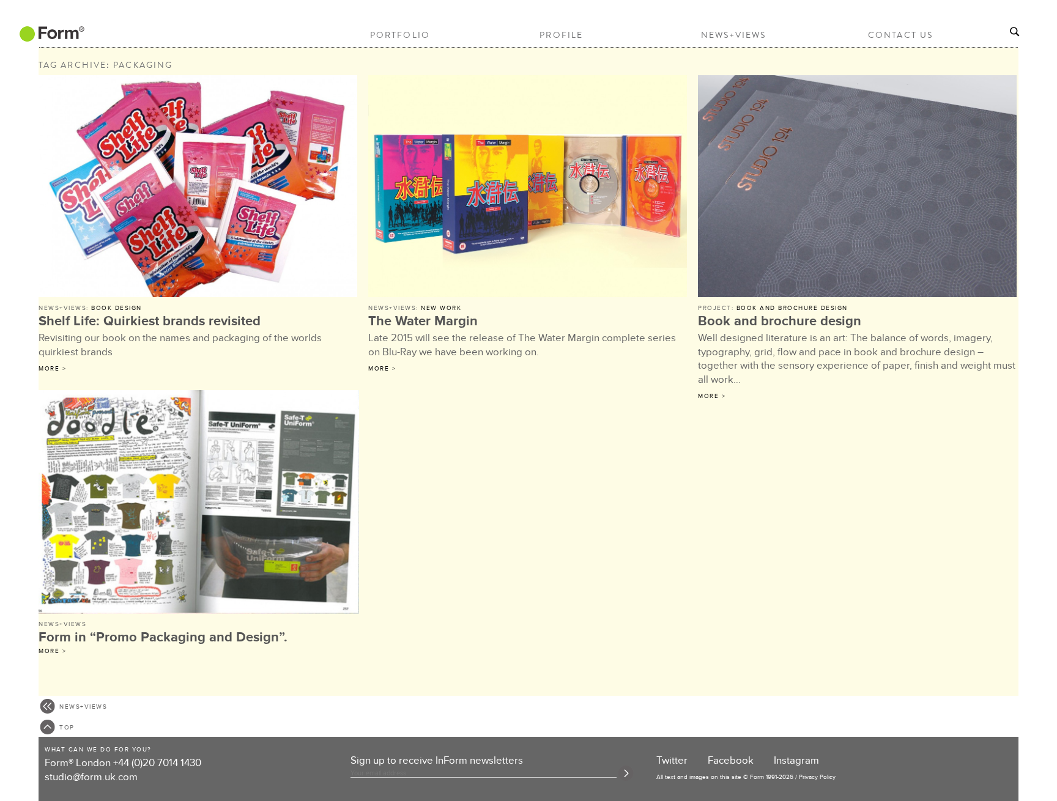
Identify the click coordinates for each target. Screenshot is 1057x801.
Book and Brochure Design (792, 308)
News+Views (733, 34)
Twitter (672, 761)
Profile (561, 34)
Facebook (731, 761)
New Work (441, 308)
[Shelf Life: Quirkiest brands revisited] (199, 188)
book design (116, 308)
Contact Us (900, 34)
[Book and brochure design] (858, 188)
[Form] (50, 37)
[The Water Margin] (528, 188)
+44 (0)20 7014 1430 (157, 763)
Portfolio (400, 34)
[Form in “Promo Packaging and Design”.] (199, 504)
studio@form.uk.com (91, 777)
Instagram (796, 761)
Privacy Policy (817, 777)
